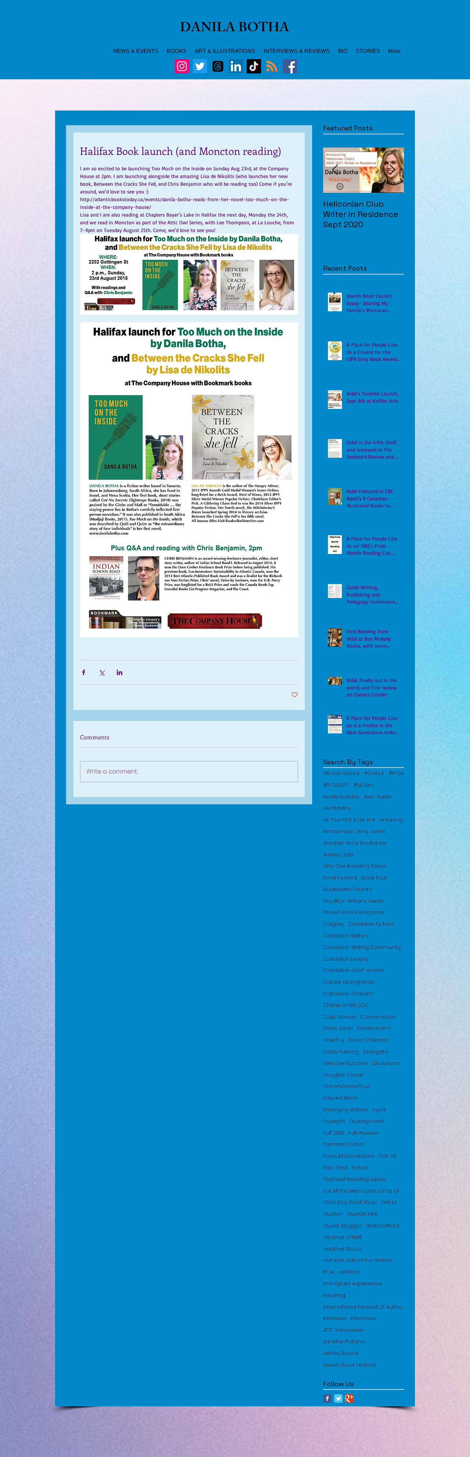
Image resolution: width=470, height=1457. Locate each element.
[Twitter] (200, 66)
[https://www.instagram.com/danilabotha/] (182, 66)
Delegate (375, 1051)
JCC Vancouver (343, 1330)
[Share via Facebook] (83, 672)
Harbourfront (383, 1225)
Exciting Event (367, 1121)
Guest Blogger (342, 1225)
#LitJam (363, 785)
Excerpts (334, 1121)
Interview (334, 1318)
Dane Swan (338, 1028)
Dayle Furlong (341, 1051)
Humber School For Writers (358, 1260)
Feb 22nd (335, 1167)
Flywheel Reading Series (354, 1179)
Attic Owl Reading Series (355, 866)
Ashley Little (338, 854)
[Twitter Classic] (338, 1398)
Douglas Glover (343, 1075)
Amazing (391, 819)
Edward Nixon (340, 1098)
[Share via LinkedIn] (119, 672)
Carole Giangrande (349, 982)
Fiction (360, 1167)
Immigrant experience (352, 1283)
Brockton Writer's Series (353, 901)
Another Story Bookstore (355, 843)
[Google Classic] (349, 1398)
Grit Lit (389, 1202)
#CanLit (374, 773)
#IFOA (396, 773)
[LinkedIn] (236, 66)
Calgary (333, 924)
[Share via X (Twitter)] (101, 672)
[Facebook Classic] (327, 1398)
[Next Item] (392, 170)
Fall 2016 (333, 1133)
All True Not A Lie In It (349, 819)
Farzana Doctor (343, 1144)
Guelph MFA (362, 1214)
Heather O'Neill (342, 1237)
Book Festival (340, 877)
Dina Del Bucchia (345, 1063)
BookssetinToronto (347, 889)
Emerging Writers (345, 1109)
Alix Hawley (337, 808)
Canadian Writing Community (362, 947)
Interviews (364, 1318)
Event (379, 1109)
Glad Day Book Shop (350, 1202)
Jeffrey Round (340, 1353)
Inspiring (334, 1295)
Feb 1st (388, 1156)
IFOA (329, 1272)
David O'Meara (367, 1040)
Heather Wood (342, 1249)
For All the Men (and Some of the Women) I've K (363, 1191)
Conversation (378, 1017)
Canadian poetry (345, 959)
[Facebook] (290, 66)
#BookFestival (341, 773)
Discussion (386, 1063)
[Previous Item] (335, 170)
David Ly (333, 1040)
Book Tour (374, 877)
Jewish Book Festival (349, 1365)
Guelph (333, 1214)
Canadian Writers (346, 935)
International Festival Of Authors (363, 1307)
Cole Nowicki (339, 1017)
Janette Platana (344, 1341)
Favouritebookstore (349, 1156)
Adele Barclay (341, 796)
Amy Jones (371, 831)
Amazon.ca (337, 831)
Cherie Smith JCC (346, 1005)
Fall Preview (363, 1133)
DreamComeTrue (346, 1086)
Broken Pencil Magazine (354, 912)
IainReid (349, 1272)
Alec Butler (378, 796)
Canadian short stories (353, 970)
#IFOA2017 (336, 785)
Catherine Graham (348, 993)
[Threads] (218, 66)
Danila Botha (374, 1028)
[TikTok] (254, 66)
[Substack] (272, 66)
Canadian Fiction (370, 924)
